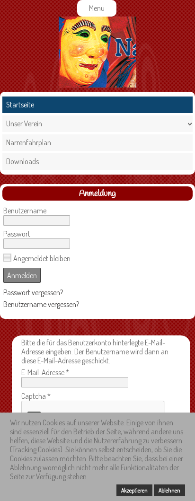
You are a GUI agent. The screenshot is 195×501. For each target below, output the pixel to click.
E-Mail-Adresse (45, 372)
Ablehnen (169, 490)
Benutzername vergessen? (41, 304)
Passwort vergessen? (33, 292)
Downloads (22, 161)
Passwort (16, 233)
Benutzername (24, 210)
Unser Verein (24, 123)
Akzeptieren (134, 490)
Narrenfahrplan (28, 142)
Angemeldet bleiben (42, 258)
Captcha (36, 396)
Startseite (20, 104)
